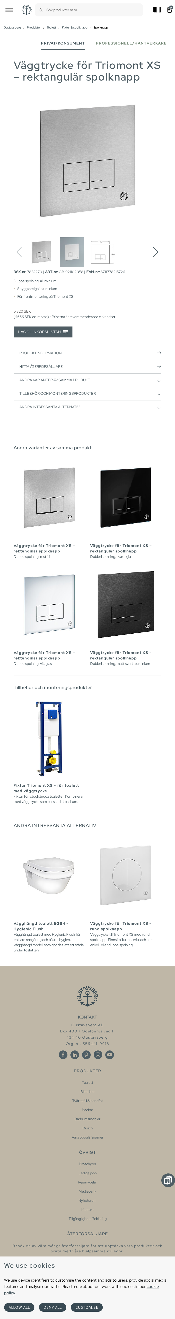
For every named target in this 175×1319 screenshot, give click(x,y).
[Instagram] (98, 1054)
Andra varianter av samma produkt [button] (54, 380)
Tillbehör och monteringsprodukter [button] (57, 393)
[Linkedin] (74, 1054)
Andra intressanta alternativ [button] (49, 407)
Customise (86, 1307)
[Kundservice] (168, 1180)
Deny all (53, 1307)
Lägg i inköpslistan (40, 331)
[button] (156, 252)
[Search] (40, 10)
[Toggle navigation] (9, 10)
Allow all (19, 1307)
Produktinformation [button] (40, 353)
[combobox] (94, 10)
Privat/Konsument (63, 43)
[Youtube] (109, 1054)
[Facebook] (63, 1054)
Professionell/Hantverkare (131, 43)
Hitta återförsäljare (41, 366)
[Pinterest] (86, 1054)
